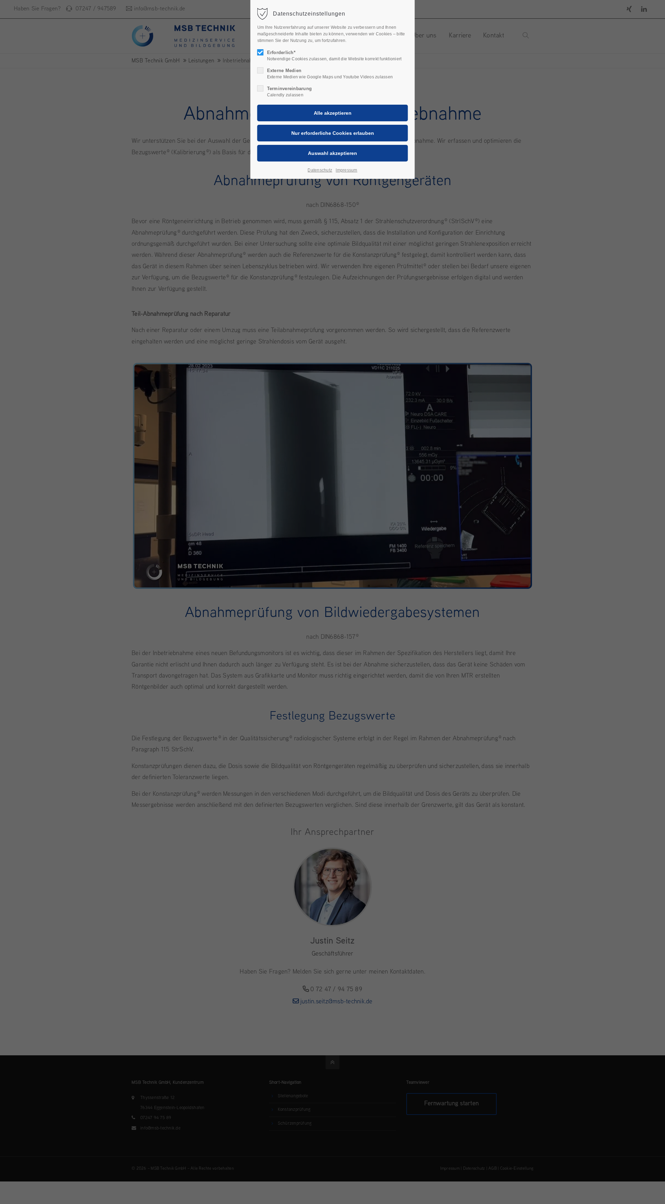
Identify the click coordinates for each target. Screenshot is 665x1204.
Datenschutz (320, 170)
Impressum (346, 170)
